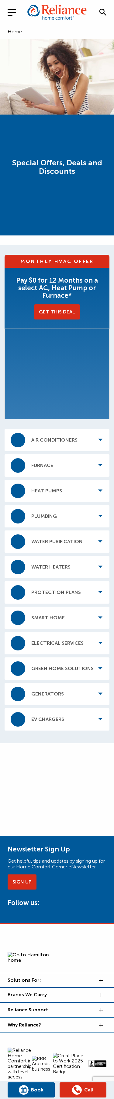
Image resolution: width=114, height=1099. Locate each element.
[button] (102, 12)
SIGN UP (22, 882)
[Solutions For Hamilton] (100, 980)
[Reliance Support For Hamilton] (100, 1009)
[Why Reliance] (100, 1025)
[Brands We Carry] (100, 994)
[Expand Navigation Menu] (17, 12)
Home (15, 31)
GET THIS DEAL (57, 312)
